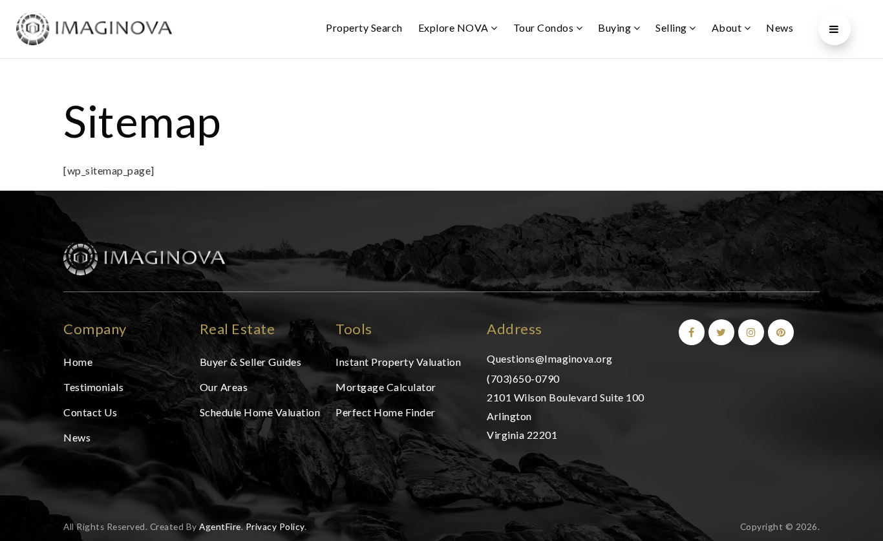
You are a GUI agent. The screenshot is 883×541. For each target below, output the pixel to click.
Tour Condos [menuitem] (544, 27)
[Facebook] (690, 332)
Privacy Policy (275, 527)
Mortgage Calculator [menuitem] (385, 387)
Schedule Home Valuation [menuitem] (260, 412)
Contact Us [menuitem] (90, 412)
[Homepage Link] (144, 257)
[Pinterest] (779, 332)
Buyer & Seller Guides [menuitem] (251, 361)
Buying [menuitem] (615, 27)
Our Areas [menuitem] (224, 387)
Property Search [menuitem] (364, 27)
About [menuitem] (728, 27)
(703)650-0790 (523, 378)
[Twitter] (719, 332)
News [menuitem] (779, 27)
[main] (441, 119)
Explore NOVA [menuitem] (454, 27)
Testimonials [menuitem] (93, 387)
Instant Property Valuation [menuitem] (398, 361)
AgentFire (220, 527)
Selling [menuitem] (672, 27)
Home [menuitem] (77, 361)
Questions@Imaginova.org (550, 358)
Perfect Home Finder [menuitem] (385, 412)
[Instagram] (749, 332)
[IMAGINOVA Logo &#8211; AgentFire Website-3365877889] (94, 27)
